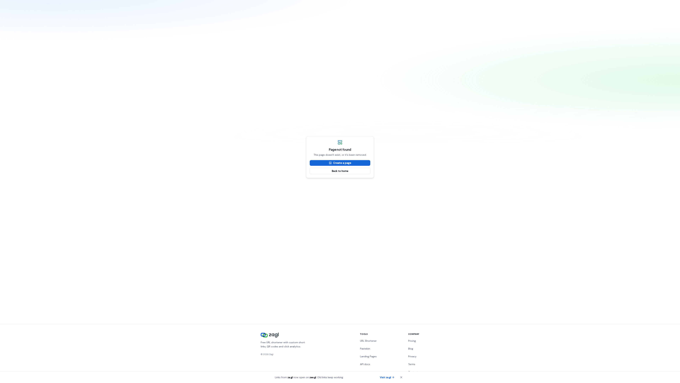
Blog (410, 348)
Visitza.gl (385, 377)
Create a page (342, 163)
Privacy (412, 356)
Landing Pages (368, 356)
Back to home (340, 171)
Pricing (412, 340)
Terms (411, 364)
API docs (365, 364)
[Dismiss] (401, 377)
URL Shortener (368, 340)
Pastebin (365, 348)
